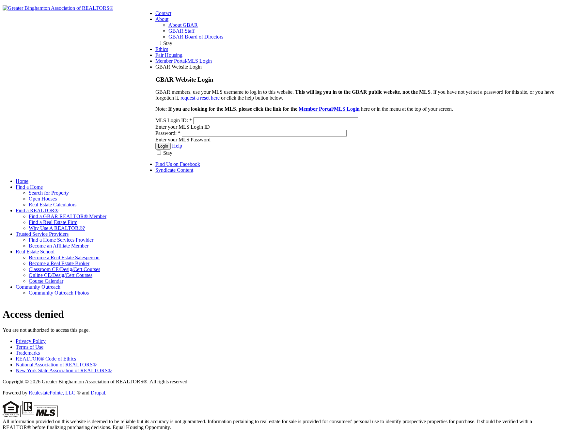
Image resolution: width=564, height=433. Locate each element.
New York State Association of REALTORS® (64, 370)
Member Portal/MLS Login (183, 61)
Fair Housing (168, 55)
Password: (167, 133)
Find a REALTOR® (37, 210)
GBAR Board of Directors (195, 37)
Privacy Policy (31, 341)
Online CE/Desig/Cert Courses (60, 275)
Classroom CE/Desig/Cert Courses (64, 269)
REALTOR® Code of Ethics (46, 358)
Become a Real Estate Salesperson (64, 257)
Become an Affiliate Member (58, 246)
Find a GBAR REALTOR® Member (67, 216)
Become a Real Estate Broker (59, 263)
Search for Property (49, 193)
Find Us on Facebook (177, 164)
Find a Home (29, 187)
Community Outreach (38, 287)
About (161, 19)
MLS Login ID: (173, 120)
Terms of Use (29, 347)
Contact (163, 13)
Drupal (98, 392)
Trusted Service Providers (42, 234)
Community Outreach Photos (59, 293)
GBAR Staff (181, 31)
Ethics (161, 49)
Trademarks (28, 353)
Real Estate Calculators (52, 204)
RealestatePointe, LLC (52, 392)
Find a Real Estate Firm (53, 222)
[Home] (58, 8)
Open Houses (43, 198)
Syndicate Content (174, 170)
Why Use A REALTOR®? (57, 228)
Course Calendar (46, 281)
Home (22, 181)
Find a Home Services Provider (61, 240)
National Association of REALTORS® (56, 364)
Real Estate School (35, 251)
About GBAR (183, 25)
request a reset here (200, 98)
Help (177, 146)
